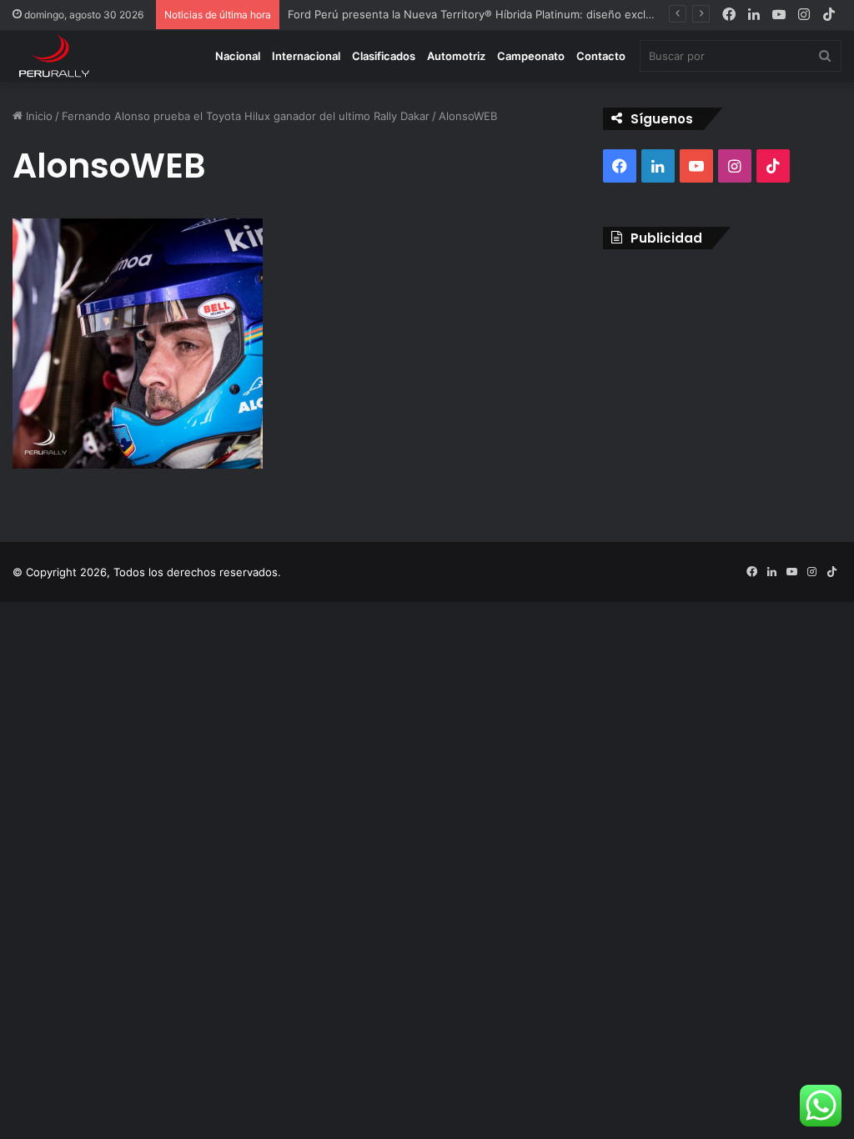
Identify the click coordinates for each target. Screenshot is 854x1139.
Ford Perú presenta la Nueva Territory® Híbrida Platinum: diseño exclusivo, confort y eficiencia (534, 14)
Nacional (237, 56)
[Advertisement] (722, 370)
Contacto (600, 56)
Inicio (38, 116)
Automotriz (456, 56)
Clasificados (383, 56)
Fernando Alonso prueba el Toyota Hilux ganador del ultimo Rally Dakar (246, 116)
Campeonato (531, 56)
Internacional (306, 56)
